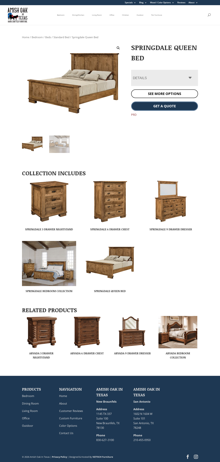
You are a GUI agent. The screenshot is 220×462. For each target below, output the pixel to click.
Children (125, 15)
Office (111, 15)
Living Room (97, 15)
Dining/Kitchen (78, 15)
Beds (48, 37)
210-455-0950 (142, 440)
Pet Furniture (156, 15)
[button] (118, 48)
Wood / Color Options (160, 3)
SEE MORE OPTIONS (164, 93)
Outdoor (140, 15)
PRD (134, 115)
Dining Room (30, 403)
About (192, 3)
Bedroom (60, 15)
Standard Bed (61, 37)
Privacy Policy (59, 456)
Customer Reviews (71, 411)
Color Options (68, 426)
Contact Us (66, 433)
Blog (141, 3)
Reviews (181, 3)
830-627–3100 (105, 440)
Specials (129, 3)
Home (25, 37)
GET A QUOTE (164, 106)
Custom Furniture (70, 418)
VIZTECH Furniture (102, 456)
